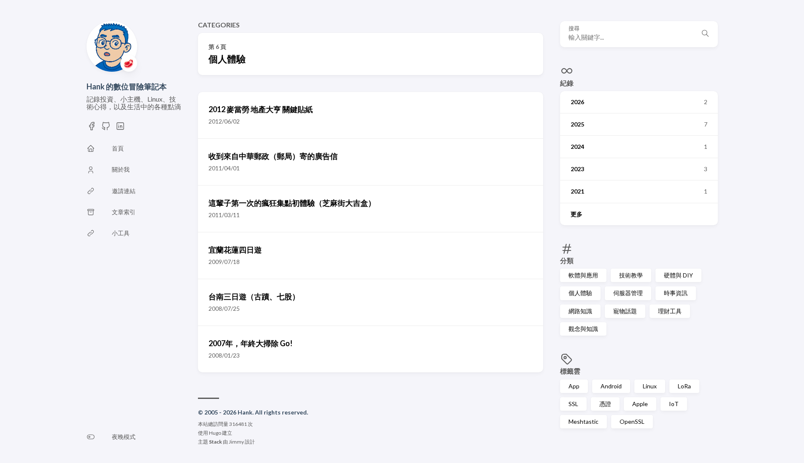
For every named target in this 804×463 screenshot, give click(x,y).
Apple (640, 403)
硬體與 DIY (678, 275)
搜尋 (573, 28)
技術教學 (631, 275)
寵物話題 (625, 311)
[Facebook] (92, 126)
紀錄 (567, 83)
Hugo (215, 433)
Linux (650, 386)
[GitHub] (106, 126)
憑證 (605, 403)
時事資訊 (676, 292)
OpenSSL (632, 421)
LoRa (684, 386)
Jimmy (236, 442)
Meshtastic (583, 421)
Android (611, 386)
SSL (573, 403)
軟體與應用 (583, 275)
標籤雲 (570, 371)
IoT (674, 403)
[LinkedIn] (120, 126)
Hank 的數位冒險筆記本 (127, 86)
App (573, 386)
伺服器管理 (628, 292)
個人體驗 (580, 292)
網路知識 (580, 311)
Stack (215, 442)
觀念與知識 (583, 328)
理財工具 (670, 311)
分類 (567, 260)
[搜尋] (705, 34)
